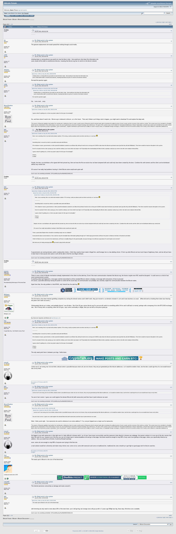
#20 (171, 497)
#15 (171, 387)
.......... (32, 19)
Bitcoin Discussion (23, 19)
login (19, 10)
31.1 (23, 13)
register (25, 10)
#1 (171, 30)
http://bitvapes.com (55, 318)
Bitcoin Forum (7, 19)
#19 (171, 482)
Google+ (33, 383)
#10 (171, 261)
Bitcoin (15, 19)
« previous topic (160, 22)
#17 (171, 432)
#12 (171, 295)
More (31, 15)
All (12, 24)
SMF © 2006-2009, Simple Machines (94, 531)
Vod (5, 455)
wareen (6, 271)
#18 (171, 456)
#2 (171, 41)
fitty (5, 321)
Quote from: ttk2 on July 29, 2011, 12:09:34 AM (43, 408)
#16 (171, 405)
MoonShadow (8, 105)
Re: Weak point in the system (44, 40)
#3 (171, 55)
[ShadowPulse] (7, 478)
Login (21, 15)
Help (12, 15)
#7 (171, 130)
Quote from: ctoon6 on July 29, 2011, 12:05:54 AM (44, 390)
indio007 (6, 482)
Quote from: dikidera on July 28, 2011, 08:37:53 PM (44, 88)
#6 (171, 106)
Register (26, 15)
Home (7, 15)
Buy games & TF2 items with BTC (39, 382)
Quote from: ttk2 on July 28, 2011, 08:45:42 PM (44, 193)
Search (17, 15)
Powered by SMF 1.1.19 (79, 531)
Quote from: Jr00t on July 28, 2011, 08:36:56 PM (44, 73)
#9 (171, 187)
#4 (171, 70)
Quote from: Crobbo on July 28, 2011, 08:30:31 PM (44, 109)
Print (170, 24)
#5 (171, 85)
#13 (171, 321)
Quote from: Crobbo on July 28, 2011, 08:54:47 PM (44, 191)
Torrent (26, 13)
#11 (171, 272)
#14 (171, 363)
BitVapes (6, 294)
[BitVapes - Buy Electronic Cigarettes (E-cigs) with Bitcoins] (7, 317)
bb (5, 40)
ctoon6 (6, 362)
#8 (171, 177)
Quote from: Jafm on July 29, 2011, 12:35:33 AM (44, 500)
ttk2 (5, 129)
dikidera (6, 69)
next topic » (168, 22)
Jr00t (5, 55)
